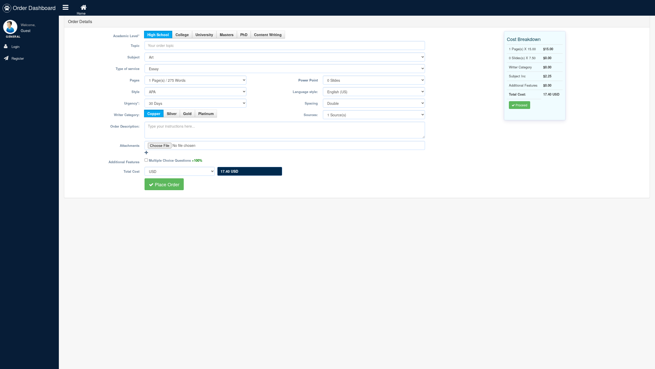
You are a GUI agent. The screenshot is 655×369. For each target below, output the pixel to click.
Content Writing (268, 34)
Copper (153, 113)
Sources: (311, 114)
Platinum (206, 113)
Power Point (308, 80)
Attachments (129, 145)
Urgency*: (131, 103)
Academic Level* (126, 35)
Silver (172, 113)
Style (135, 91)
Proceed (521, 105)
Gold (187, 113)
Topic (135, 45)
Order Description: (124, 126)
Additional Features (123, 161)
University (204, 34)
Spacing (311, 103)
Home (81, 13)
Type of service (127, 68)
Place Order (166, 184)
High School (158, 34)
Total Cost (131, 171)
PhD (243, 34)
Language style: (305, 91)
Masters (227, 34)
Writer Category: (126, 114)
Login (16, 46)
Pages (134, 80)
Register (18, 58)
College (182, 34)
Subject (133, 57)
